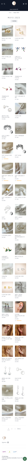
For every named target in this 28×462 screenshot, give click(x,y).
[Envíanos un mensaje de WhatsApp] (25, 459)
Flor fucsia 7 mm (7, 76)
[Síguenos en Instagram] (8, 442)
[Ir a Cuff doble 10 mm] (20, 190)
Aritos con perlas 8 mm (5, 116)
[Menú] (2, 4)
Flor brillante (6, 235)
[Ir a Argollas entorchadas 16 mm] (20, 228)
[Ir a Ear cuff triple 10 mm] (7, 168)
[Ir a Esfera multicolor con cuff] (20, 307)
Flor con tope (19, 38)
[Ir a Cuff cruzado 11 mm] (20, 168)
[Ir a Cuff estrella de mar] (7, 390)
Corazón (4, 276)
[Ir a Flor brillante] (7, 228)
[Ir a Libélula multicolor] (20, 49)
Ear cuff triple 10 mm (7, 176)
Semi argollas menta (19, 359)
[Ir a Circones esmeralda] (7, 249)
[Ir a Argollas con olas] (7, 371)
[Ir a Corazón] (7, 269)
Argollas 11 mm (6, 38)
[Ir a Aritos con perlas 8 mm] (7, 108)
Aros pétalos (19, 256)
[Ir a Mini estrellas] (7, 49)
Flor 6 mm (18, 116)
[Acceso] (24, 4)
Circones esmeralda (5, 257)
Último (19, 429)
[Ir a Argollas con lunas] (20, 390)
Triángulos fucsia (18, 77)
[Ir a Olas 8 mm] (20, 371)
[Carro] (26, 4)
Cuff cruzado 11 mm (19, 176)
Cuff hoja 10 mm (7, 155)
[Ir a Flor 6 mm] (20, 108)
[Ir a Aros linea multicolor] (7, 307)
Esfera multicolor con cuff (20, 316)
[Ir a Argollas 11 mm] (7, 31)
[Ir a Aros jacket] (20, 209)
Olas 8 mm (18, 378)
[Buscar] (4, 4)
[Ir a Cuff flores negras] (7, 128)
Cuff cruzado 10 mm (20, 97)
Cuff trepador (19, 135)
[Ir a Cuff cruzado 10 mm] (20, 88)
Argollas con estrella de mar (7, 338)
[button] (14, 21)
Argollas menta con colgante (7, 359)
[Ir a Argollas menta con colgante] (7, 351)
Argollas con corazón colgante (19, 339)
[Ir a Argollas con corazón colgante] (20, 330)
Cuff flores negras (5, 136)
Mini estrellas (6, 56)
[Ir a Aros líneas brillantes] (20, 287)
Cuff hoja (18, 155)
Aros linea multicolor (5, 315)
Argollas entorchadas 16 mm (20, 237)
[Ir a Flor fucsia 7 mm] (7, 69)
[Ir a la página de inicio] (14, 4)
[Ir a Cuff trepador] (20, 128)
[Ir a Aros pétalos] (20, 249)
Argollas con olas (6, 379)
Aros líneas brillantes (18, 295)
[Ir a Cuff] (7, 209)
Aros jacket (18, 217)
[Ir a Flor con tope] (20, 31)
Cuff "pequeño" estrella (6, 418)
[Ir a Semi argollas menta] (20, 351)
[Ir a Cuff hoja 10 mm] (7, 148)
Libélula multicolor (18, 57)
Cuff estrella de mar (7, 398)
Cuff (3, 217)
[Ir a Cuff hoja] (20, 148)
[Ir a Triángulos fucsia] (20, 69)
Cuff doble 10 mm (20, 197)
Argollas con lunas (19, 398)
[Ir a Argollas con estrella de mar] (7, 330)
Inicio (10, 12)
